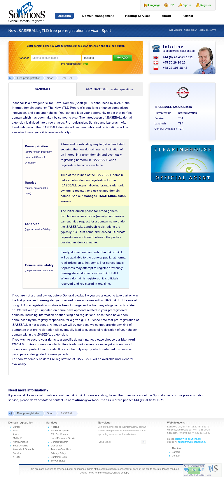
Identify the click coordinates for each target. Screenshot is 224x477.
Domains (64, 15)
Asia (15, 430)
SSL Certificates (59, 434)
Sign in (187, 5)
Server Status (58, 460)
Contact (176, 455)
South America (20, 445)
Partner (187, 15)
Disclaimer (56, 445)
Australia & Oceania (23, 449)
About (166, 15)
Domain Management (98, 15)
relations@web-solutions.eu (93, 400)
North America (20, 442)
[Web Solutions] (10, 413)
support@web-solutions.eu (179, 50)
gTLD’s (17, 457)
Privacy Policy (58, 453)
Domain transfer (59, 442)
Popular (17, 453)
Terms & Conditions (61, 449)
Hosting (55, 426)
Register (205, 5)
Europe (17, 426)
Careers (176, 452)
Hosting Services (137, 15)
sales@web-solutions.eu (188, 438)
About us (176, 448)
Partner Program (59, 430)
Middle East (19, 438)
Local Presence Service (63, 438)
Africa (16, 434)
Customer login (59, 457)
